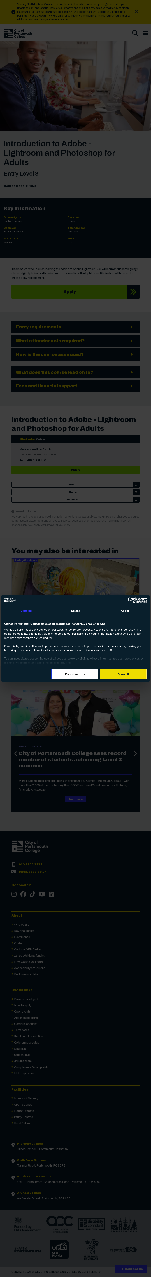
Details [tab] (75, 610)
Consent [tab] (26, 610)
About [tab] (125, 610)
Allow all (123, 674)
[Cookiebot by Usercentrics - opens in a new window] (131, 600)
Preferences (72, 674)
